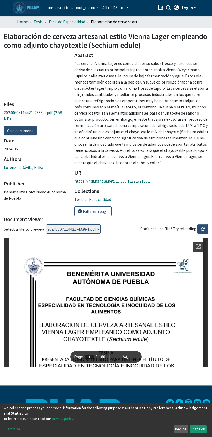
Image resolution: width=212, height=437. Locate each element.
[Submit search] (168, 8)
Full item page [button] (95, 211)
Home (22, 21)
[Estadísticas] (161, 8)
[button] (176, 8)
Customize (12, 429)
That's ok (198, 429)
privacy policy (62, 418)
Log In (187, 7)
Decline (180, 429)
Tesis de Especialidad (66, 21)
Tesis (38, 21)
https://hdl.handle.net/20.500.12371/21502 (112, 181)
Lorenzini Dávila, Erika (23, 167)
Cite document (20, 130)
